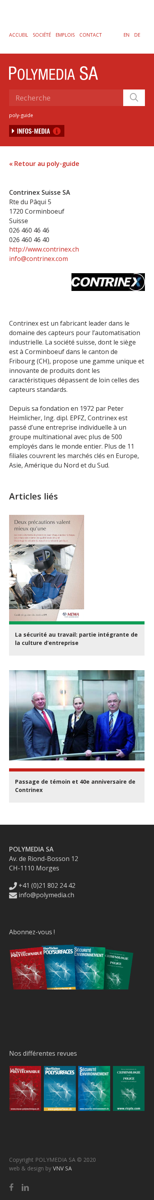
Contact (90, 35)
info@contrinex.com (38, 258)
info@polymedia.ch (46, 895)
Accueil (18, 35)
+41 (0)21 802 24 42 (46, 885)
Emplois (65, 35)
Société (42, 35)
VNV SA (62, 1168)
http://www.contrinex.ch (44, 249)
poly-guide (21, 115)
